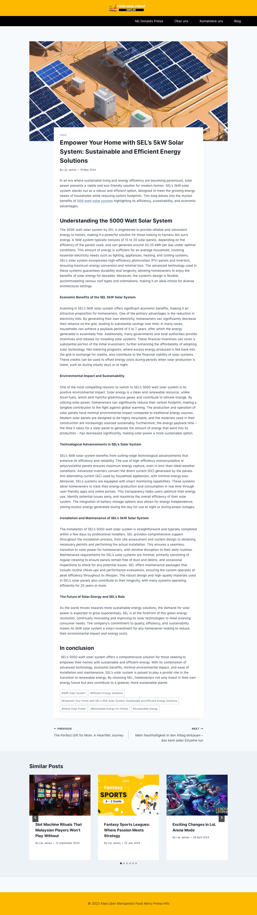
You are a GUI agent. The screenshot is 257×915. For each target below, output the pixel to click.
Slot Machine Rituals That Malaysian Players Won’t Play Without (58, 830)
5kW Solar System (73, 693)
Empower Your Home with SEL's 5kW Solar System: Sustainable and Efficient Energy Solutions (119, 700)
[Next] (222, 817)
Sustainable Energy (145, 708)
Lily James (70, 169)
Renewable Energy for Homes (109, 708)
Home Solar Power (74, 708)
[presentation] (59, 795)
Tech (63, 135)
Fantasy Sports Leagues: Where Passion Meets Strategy (127, 830)
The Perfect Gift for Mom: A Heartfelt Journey (88, 732)
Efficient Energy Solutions (106, 693)
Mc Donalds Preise (149, 21)
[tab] (121, 863)
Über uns (181, 21)
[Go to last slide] (35, 817)
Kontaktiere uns (211, 21)
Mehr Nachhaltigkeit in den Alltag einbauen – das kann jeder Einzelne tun (169, 734)
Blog (237, 21)
